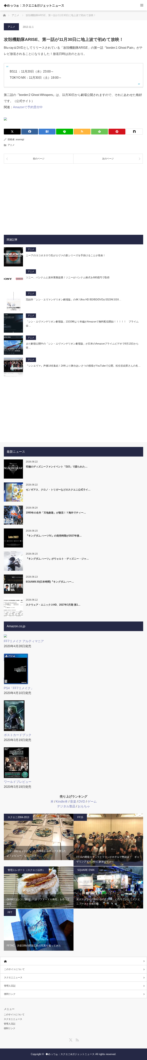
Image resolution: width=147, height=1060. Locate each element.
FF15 (80, 817)
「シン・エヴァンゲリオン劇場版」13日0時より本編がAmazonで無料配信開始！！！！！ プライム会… (82, 323)
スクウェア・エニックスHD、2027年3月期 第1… (53, 604)
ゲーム (92, 801)
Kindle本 (62, 801)
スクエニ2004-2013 (18, 817)
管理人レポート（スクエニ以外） (26, 870)
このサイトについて (14, 969)
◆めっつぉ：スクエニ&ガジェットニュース (34, 5)
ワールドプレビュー (17, 781)
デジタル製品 (66, 806)
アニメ (11, 26)
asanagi (20, 139)
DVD (81, 801)
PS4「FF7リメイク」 (19, 688)
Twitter (70, 1039)
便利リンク (10, 994)
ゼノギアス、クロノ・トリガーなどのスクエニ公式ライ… (58, 489)
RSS (77, 1039)
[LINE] (64, 131)
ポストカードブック (17, 735)
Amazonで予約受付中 (28, 107)
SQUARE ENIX (86, 870)
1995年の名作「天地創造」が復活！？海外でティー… (56, 512)
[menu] (141, 5)
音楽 (73, 801)
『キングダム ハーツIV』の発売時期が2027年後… (54, 535)
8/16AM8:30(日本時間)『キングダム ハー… (50, 581)
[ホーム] (73, 961)
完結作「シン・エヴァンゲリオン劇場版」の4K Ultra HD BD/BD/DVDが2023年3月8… (73, 299)
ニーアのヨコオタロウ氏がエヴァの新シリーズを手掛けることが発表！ (65, 255)
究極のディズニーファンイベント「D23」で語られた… (56, 466)
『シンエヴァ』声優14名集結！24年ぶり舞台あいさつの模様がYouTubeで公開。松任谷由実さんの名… (83, 365)
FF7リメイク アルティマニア (24, 641)
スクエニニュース (13, 977)
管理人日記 (10, 985)
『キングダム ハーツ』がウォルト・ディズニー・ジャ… (57, 558)
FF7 (10, 912)
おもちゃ (84, 806)
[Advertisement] (73, 196)
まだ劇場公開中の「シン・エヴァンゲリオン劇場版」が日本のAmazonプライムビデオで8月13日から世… (82, 345)
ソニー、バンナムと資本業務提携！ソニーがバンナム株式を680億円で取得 (67, 277)
